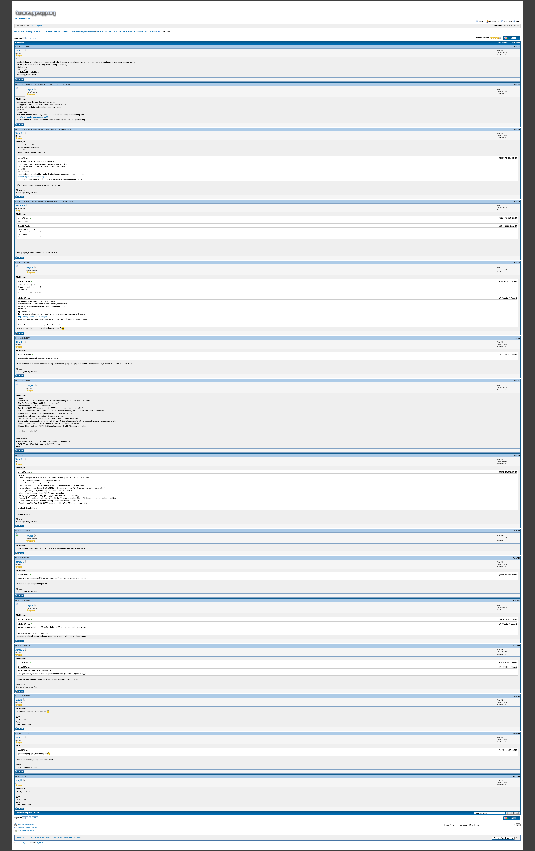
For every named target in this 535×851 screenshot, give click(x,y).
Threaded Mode (503, 42)
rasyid (18, 700)
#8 (519, 455)
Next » (35, 38)
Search (482, 21)
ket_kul (30, 385)
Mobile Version (63, 838)
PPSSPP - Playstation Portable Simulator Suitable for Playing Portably (64, 32)
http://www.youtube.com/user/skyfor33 (32, 117)
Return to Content (51, 838)
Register (39, 26)
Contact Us (20, 838)
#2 (519, 84)
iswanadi (70, 201)
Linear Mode (515, 42)
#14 (518, 733)
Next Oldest (22, 813)
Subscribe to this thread (26, 831)
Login (32, 26)
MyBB (25, 843)
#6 (519, 338)
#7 (519, 380)
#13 (518, 696)
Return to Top (39, 838)
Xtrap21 (19, 50)
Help (518, 21)
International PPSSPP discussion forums (114, 32)
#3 (519, 129)
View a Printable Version (26, 824)
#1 (519, 46)
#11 (518, 600)
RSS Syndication (75, 838)
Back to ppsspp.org (22, 18)
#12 (518, 646)
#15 (518, 776)
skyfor (69, 84)
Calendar (508, 21)
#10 (518, 558)
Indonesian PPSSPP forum (145, 32)
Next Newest (33, 813)
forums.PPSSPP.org (23, 32)
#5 (519, 262)
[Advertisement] (107, 10)
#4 (519, 201)
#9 (519, 531)
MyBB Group (41, 843)
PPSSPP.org (29, 838)
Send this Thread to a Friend (27, 827)
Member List (494, 21)
